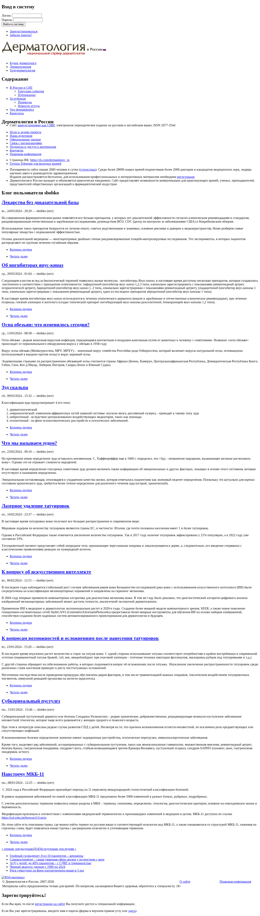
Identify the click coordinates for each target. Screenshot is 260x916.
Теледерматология (22, 70)
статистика (87, 169)
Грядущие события (31, 91)
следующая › (51, 849)
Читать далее (19, 256)
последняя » (68, 849)
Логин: (7, 15)
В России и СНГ (21, 87)
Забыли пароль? (21, 35)
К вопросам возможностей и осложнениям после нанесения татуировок (80, 638)
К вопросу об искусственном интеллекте (46, 571)
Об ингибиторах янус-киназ (32, 265)
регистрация (185, 177)
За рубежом (18, 98)
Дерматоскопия (20, 66)
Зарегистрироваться (23, 31)
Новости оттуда (29, 106)
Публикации (27, 95)
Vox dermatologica (22, 109)
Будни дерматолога (23, 63)
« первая (7, 849)
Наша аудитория (21, 136)
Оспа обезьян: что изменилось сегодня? (46, 324)
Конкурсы (17, 113)
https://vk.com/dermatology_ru (49, 160)
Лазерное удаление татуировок (35, 505)
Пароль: (7, 20)
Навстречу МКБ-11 (23, 774)
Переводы (25, 102)
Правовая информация (25, 154)
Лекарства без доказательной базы (40, 202)
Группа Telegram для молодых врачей (35, 163)
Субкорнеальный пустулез (31, 701)
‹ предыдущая (22, 849)
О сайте (185, 881)
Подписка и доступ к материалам (33, 146)
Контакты (16, 150)
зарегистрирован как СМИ (36, 125)
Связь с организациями (26, 143)
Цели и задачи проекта (25, 132)
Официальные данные (25, 139)
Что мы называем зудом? (29, 443)
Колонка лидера (21, 249)
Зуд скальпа (15, 387)
